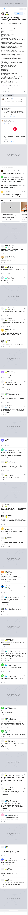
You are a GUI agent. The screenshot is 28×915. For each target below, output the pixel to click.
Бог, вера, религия (15, 191)
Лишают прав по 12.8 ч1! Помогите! (12, 173)
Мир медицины (12, 588)
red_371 (5, 177)
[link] (10, 212)
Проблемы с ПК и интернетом (14, 258)
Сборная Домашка (12, 597)
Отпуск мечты (11, 170)
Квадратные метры (13, 801)
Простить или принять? (14, 185)
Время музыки (11, 247)
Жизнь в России (12, 382)
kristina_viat (6, 185)
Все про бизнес (12, 665)
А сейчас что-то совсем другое (14, 775)
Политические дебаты (13, 394)
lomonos (5, 170)
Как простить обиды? (8, 187)
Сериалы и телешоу (13, 651)
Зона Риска (10, 14)
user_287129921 (7, 191)
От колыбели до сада (12, 177)
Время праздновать (13, 517)
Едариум (10, 789)
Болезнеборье (11, 320)
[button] (15, 129)
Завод (8, 407)
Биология (10, 732)
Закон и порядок (12, 815)
